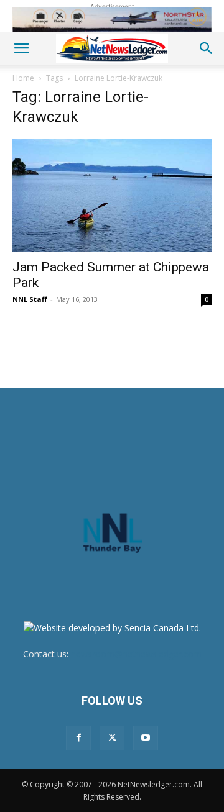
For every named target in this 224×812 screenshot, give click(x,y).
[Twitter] (112, 738)
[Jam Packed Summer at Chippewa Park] (112, 195)
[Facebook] (78, 738)
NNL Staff (29, 299)
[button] (21, 48)
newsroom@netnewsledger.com (136, 654)
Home (23, 78)
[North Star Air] (112, 19)
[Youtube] (145, 738)
